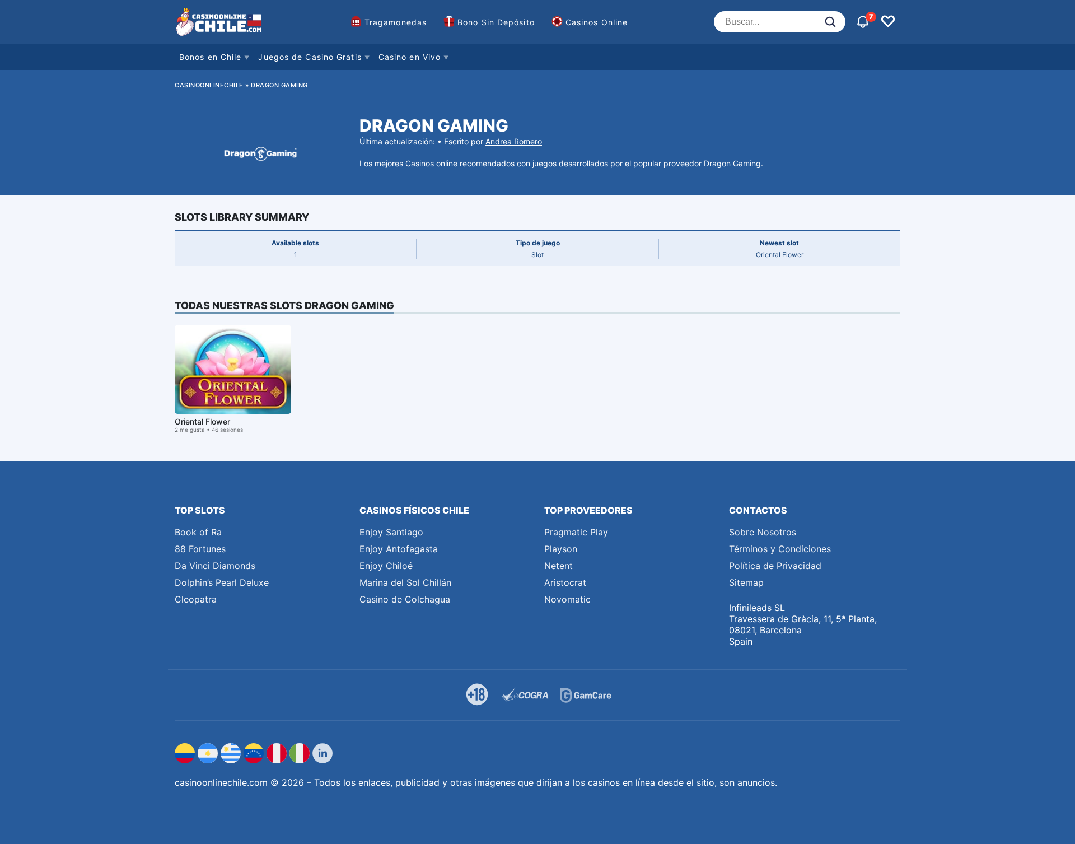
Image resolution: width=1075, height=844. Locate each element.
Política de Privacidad (775, 565)
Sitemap (746, 582)
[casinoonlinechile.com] (219, 21)
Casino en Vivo (409, 57)
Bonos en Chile (210, 57)
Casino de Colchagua (404, 599)
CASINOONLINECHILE (209, 85)
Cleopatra (196, 599)
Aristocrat (565, 582)
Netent (558, 565)
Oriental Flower (202, 421)
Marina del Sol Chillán (405, 582)
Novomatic (567, 599)
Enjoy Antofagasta (398, 548)
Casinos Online (596, 22)
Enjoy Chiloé (386, 565)
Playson (560, 548)
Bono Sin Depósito (496, 22)
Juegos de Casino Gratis (309, 57)
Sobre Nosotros (762, 532)
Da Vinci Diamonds (215, 565)
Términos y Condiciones (780, 548)
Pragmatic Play (576, 532)
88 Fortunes (200, 548)
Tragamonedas (395, 22)
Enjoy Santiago (391, 532)
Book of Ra (198, 532)
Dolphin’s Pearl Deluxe (222, 582)
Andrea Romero (513, 141)
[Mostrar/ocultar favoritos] (888, 22)
